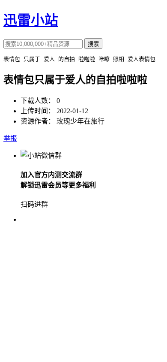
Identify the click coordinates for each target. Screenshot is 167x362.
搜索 (93, 44)
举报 (10, 138)
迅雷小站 (30, 20)
